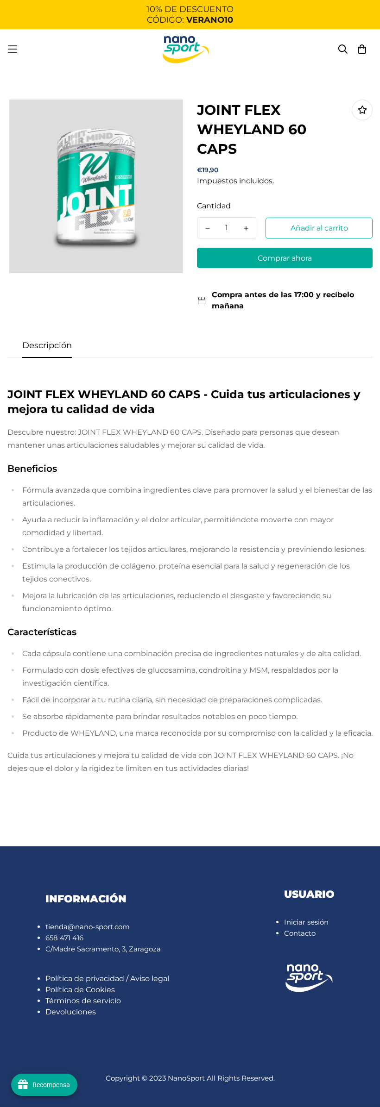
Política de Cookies (80, 989)
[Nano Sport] (186, 49)
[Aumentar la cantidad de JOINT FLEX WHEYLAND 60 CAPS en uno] (246, 228)
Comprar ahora (285, 258)
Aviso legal (149, 978)
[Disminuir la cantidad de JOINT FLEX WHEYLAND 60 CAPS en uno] (207, 228)
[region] (190, 14)
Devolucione (68, 1011)
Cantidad (214, 205)
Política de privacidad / (87, 978)
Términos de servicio (83, 1000)
